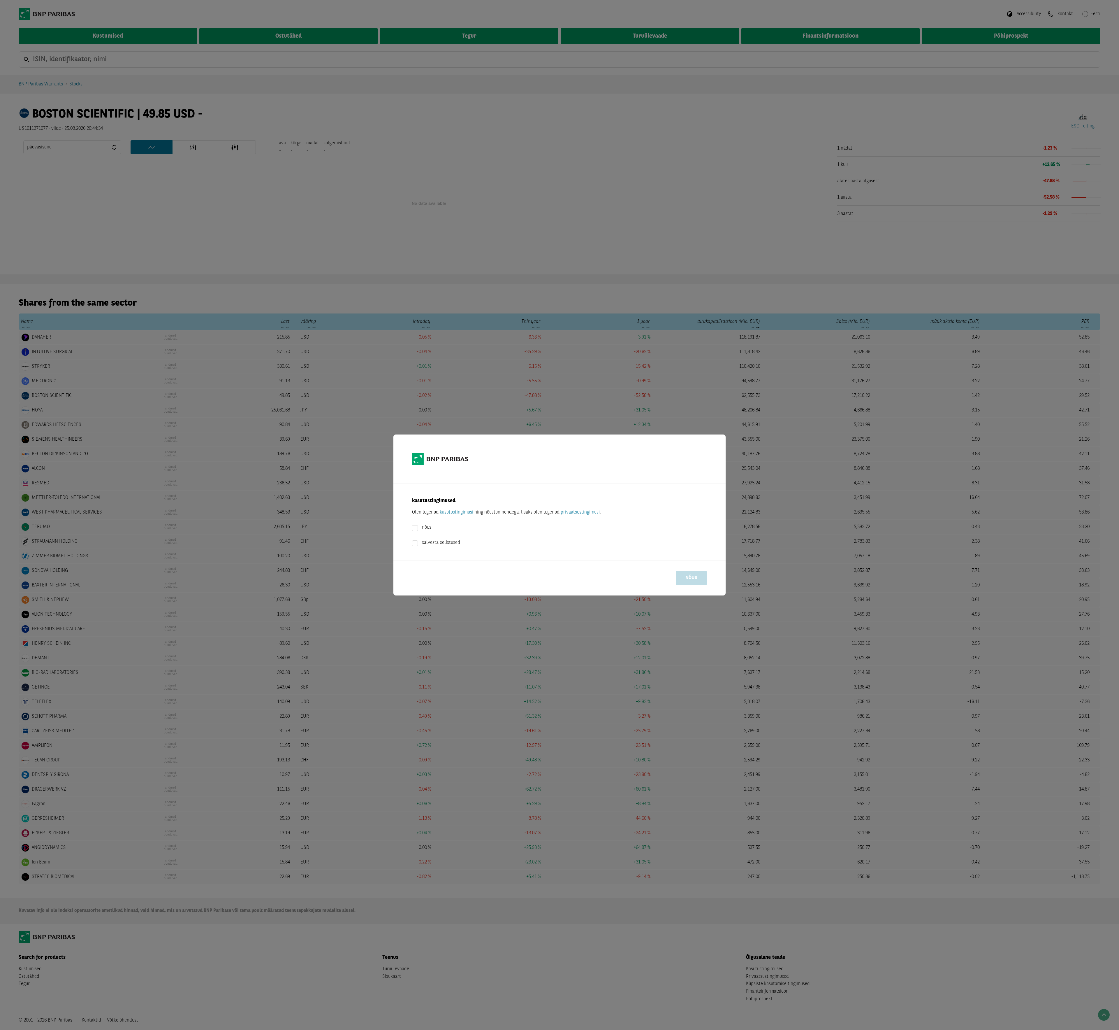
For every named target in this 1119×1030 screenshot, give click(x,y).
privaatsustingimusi (580, 512)
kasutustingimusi (456, 512)
